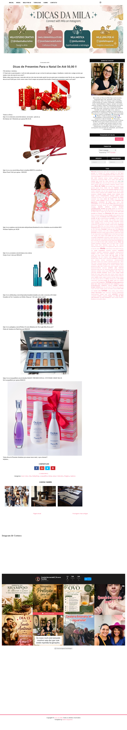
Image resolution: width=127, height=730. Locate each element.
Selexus (118, 277)
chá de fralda (120, 191)
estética (102, 223)
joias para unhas (116, 235)
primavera (121, 266)
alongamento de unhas (109, 174)
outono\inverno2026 (119, 260)
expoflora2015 (94, 224)
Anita (122, 176)
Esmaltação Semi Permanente (108, 216)
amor (99, 176)
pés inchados (112, 264)
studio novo (117, 280)
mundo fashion (105, 255)
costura (102, 200)
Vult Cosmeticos (106, 297)
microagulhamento (110, 246)
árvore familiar (112, 179)
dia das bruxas (110, 210)
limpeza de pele (108, 240)
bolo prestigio (109, 186)
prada (109, 266)
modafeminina (106, 252)
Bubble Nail (107, 187)
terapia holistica (118, 285)
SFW (110, 278)
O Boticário (59, 476)
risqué (121, 272)
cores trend (117, 199)
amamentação (94, 176)
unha (99, 291)
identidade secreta (118, 231)
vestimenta (105, 295)
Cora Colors (100, 199)
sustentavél (94, 282)
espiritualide (117, 221)
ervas (122, 215)
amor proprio (104, 176)
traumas (115, 288)
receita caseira (105, 271)
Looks (106, 242)
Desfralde (115, 206)
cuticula (107, 203)
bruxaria (121, 186)
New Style (120, 256)
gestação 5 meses (110, 227)
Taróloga (109, 282)
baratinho (93, 182)
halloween (120, 229)
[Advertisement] (57, 666)
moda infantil (116, 248)
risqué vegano (100, 274)
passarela (100, 263)
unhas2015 (114, 292)
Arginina (121, 178)
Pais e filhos (120, 261)
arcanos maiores (109, 178)
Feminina (120, 224)
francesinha (103, 227)
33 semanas (112, 171)
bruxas (102, 187)
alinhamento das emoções (97, 174)
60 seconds (106, 173)
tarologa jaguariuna (117, 282)
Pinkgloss (67, 476)
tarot (92, 284)
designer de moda (106, 208)
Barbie (98, 183)
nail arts (112, 255)
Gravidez (104, 229)
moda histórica (109, 248)
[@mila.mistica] (38, 579)
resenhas (105, 272)
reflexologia (94, 272)
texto (109, 287)
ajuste (122, 173)
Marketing (106, 245)
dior (97, 213)
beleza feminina (95, 184)
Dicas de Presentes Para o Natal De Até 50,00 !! (45, 66)
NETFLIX (115, 257)
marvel (111, 245)
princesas (105, 267)
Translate (112, 152)
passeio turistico (107, 263)
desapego (94, 206)
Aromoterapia (101, 179)
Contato (53, 2)
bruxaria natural (95, 187)
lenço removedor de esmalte (97, 240)
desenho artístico (105, 207)
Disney (100, 213)
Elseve (93, 215)
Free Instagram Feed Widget (64, 648)
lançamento (100, 237)
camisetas (121, 189)
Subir (122, 727)
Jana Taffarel (101, 235)
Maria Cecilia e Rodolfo (118, 243)
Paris (92, 263)
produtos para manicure (115, 267)
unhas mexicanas (106, 292)
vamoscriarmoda (95, 294)
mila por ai (27, 2)
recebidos (99, 271)
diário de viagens (100, 211)
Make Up (120, 242)
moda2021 (115, 250)
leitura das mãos (112, 238)
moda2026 (99, 252)
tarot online (97, 284)
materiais (121, 245)
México (104, 246)
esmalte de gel (95, 218)
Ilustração (94, 232)
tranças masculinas (108, 288)
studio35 (121, 280)
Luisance (111, 242)
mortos (98, 253)
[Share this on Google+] (42, 468)
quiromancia (120, 269)
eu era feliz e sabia (109, 223)
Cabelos (117, 188)
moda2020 (109, 250)
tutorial (96, 291)
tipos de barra (116, 287)
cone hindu (105, 197)
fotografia (120, 226)
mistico (98, 248)
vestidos (99, 296)
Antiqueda (101, 178)
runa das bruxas (95, 275)
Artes (106, 179)
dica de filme (108, 211)
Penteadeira (100, 264)
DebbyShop (35, 476)
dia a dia (104, 210)
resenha (99, 272)
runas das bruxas (106, 275)
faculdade (107, 224)
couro (115, 202)
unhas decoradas (96, 292)
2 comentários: (43, 473)
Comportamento (105, 195)
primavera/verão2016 (96, 267)
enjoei (114, 215)
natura (110, 256)
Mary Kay (116, 245)
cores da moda (109, 199)
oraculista (98, 260)
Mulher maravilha (104, 253)
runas (100, 275)
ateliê (117, 179)
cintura (106, 192)
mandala (93, 243)
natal (54, 476)
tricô (92, 290)
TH (112, 287)
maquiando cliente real (106, 243)
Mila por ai (117, 246)
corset (98, 200)
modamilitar (113, 252)
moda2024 (94, 252)
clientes (110, 192)
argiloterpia (117, 178)
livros (119, 240)
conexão (110, 197)
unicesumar (120, 292)
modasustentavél (119, 252)
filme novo (103, 226)
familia (112, 224)
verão (110, 294)
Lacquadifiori (44, 476)
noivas (104, 258)
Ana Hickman (110, 176)
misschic (94, 248)
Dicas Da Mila (58, 718)
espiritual (111, 221)
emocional (97, 215)
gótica (99, 229)
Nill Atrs (101, 258)
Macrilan (116, 241)
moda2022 (120, 250)
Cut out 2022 (102, 203)
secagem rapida (102, 277)
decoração (100, 205)
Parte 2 (96, 263)
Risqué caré (94, 274)
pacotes (115, 261)
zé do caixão (99, 299)
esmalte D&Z (121, 216)
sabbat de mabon (115, 275)
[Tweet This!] (47, 468)
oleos (93, 260)
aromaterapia (94, 179)
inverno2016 (120, 234)
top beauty (97, 288)
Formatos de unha (113, 226)
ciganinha (102, 192)
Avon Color (24, 476)
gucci (114, 229)
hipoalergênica (94, 230)
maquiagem (98, 243)
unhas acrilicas (112, 290)
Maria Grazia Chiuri (97, 245)
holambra (100, 230)
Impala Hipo (117, 232)
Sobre (46, 2)
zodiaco (104, 299)
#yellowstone (100, 171)
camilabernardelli (105, 189)
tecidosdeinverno (96, 285)
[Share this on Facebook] (36, 468)
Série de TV (103, 278)
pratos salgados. (115, 266)
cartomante (98, 191)
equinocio (118, 215)
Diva (104, 213)
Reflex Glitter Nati (119, 271)
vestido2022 (94, 295)
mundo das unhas (96, 255)
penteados (105, 264)
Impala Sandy (98, 234)
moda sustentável (100, 250)
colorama (98, 195)
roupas (116, 274)
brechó (118, 186)
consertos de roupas (117, 197)
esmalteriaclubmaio (104, 218)
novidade (114, 258)
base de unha (111, 182)
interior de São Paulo (113, 234)
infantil (106, 234)
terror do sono (104, 287)
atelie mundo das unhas (102, 181)
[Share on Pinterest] (53, 468)
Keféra (121, 235)
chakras (98, 192)
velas (106, 294)
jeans (110, 235)
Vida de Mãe (119, 296)
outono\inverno (110, 260)
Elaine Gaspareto (67, 719)
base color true (104, 182)
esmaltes (112, 218)
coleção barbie (116, 192)
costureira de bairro (110, 200)
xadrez (113, 297)
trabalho (102, 288)
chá (115, 191)
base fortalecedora (119, 182)
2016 (105, 171)
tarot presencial (106, 284)
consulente (94, 199)
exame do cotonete (118, 223)
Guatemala (110, 229)
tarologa (37, 2)
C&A (30, 476)
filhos (99, 226)
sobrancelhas (94, 280)
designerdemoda (96, 210)
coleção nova (111, 194)
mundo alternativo (119, 253)
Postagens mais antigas (80, 513)
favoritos (116, 224)
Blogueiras (113, 184)
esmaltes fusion (100, 219)
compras (121, 195)
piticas (122, 264)
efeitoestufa (120, 213)
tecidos (121, 283)
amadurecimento (119, 174)
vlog (101, 297)
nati (120, 255)
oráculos (103, 260)
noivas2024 (109, 258)
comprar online (114, 195)
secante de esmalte (111, 277)
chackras (93, 192)
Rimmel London (112, 272)
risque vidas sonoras (109, 274)
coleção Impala (102, 194)
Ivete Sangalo (94, 235)
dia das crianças (118, 210)
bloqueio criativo (119, 184)
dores (116, 213)
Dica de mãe (114, 211)
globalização (118, 227)
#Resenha (94, 171)
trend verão (120, 288)
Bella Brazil (102, 184)
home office (106, 230)
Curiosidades (95, 203)
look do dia (100, 242)
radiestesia (94, 271)
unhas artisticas (119, 290)
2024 (108, 171)
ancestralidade (117, 176)
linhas (116, 240)
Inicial (11, 2)
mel (102, 246)
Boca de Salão (100, 186)
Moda (18, 2)
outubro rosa (100, 261)
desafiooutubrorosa (118, 205)
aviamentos (112, 181)
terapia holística (96, 287)
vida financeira (95, 297)
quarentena (107, 269)
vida (114, 295)
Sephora (72, 476)
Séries (107, 278)
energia (111, 215)
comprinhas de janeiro (96, 197)
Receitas (112, 271)
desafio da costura (108, 205)
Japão (106, 235)
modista (93, 253)
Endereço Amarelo (104, 215)
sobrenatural (101, 280)
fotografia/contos (96, 227)
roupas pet (120, 274)
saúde (96, 277)
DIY (113, 213)
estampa (97, 223)
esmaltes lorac (115, 219)
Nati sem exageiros (103, 256)
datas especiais (120, 203)
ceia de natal (104, 191)
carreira (93, 191)
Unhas (104, 290)
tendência (110, 285)
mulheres (112, 253)
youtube (117, 297)
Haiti (117, 229)
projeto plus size (101, 269)
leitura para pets (119, 238)
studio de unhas (109, 280)
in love (102, 234)
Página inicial (37, 513)
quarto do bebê (114, 269)
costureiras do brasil (106, 202)
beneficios (107, 184)
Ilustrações (99, 232)
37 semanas (99, 173)
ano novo (94, 178)
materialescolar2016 (96, 246)
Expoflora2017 (101, 224)
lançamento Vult (118, 237)
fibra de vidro (94, 226)
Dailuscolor (113, 203)
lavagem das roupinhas (102, 238)
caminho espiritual (114, 189)
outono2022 (94, 261)
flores (107, 226)
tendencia (104, 285)
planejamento (94, 266)
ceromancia (111, 191)
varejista (102, 294)
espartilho (106, 221)
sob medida (120, 278)
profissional (94, 269)
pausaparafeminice (115, 263)
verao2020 (121, 294)
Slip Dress (114, 278)
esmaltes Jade (108, 219)
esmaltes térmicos (99, 221)
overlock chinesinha (108, 261)
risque (118, 272)
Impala (104, 232)
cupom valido (120, 202)
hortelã (111, 230)
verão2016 (115, 294)
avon (116, 181)
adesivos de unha (115, 173)
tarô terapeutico (101, 282)
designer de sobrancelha (117, 208)
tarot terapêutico (115, 284)
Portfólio (105, 266)
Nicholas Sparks (95, 258)
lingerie (113, 240)
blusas (93, 186)
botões (114, 186)
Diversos (108, 213)
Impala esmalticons (110, 232)
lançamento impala (109, 237)
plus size (100, 266)
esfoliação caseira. (95, 216)
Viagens (110, 296)
